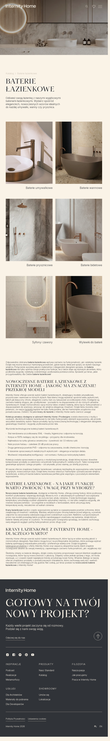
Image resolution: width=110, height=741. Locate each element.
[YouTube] (33, 655)
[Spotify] (20, 655)
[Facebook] (14, 655)
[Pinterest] (26, 655)
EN (101, 726)
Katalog (10, 73)
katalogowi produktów (16, 546)
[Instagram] (7, 655)
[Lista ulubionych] (94, 6)
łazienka (29, 409)
